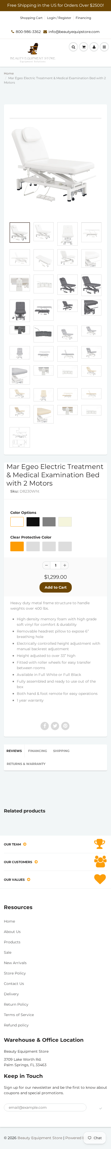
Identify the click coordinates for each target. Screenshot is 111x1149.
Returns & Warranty (26, 764)
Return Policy (16, 1004)
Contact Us (14, 983)
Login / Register (59, 18)
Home (9, 73)
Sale (7, 952)
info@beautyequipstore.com (74, 31)
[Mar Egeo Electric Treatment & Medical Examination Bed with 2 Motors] (55, 164)
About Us (12, 931)
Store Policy (15, 973)
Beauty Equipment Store (40, 1137)
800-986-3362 (28, 31)
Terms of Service (19, 1014)
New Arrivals (15, 962)
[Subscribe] (100, 1108)
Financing (83, 18)
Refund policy (16, 1025)
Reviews (14, 751)
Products (12, 942)
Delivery (11, 994)
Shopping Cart (31, 18)
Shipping (61, 751)
